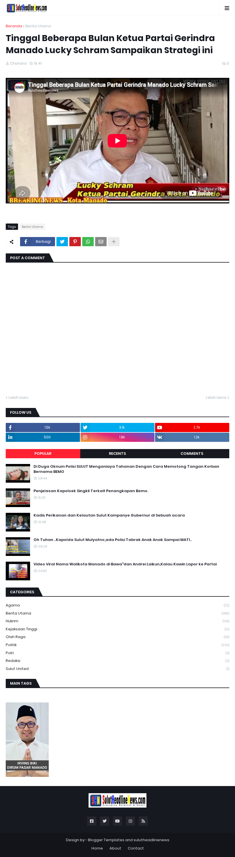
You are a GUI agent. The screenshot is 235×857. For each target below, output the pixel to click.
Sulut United (117, 668)
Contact (136, 848)
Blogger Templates (106, 840)
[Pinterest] (75, 241)
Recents (117, 453)
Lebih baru (18, 397)
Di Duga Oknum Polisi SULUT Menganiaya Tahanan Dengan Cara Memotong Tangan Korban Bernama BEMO (126, 469)
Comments (192, 453)
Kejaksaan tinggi (117, 629)
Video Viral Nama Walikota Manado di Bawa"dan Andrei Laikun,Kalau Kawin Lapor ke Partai (125, 564)
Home (97, 848)
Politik (117, 645)
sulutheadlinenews (151, 840)
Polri (117, 653)
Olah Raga (117, 637)
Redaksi (117, 660)
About (115, 848)
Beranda (14, 26)
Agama (117, 605)
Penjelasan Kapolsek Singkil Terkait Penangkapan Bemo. (91, 491)
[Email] (101, 241)
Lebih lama (216, 397)
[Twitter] (62, 241)
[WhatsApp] (88, 241)
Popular (42, 453)
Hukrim (117, 621)
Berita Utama (38, 26)
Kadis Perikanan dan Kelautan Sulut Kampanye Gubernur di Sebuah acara (109, 515)
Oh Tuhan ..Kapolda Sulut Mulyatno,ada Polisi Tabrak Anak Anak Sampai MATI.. (113, 539)
